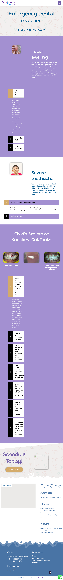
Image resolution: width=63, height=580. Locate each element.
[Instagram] (13, 570)
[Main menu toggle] (59, 3)
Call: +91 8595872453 (31, 30)
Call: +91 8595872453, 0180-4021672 (14, 560)
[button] (16, 93)
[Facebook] (9, 570)
